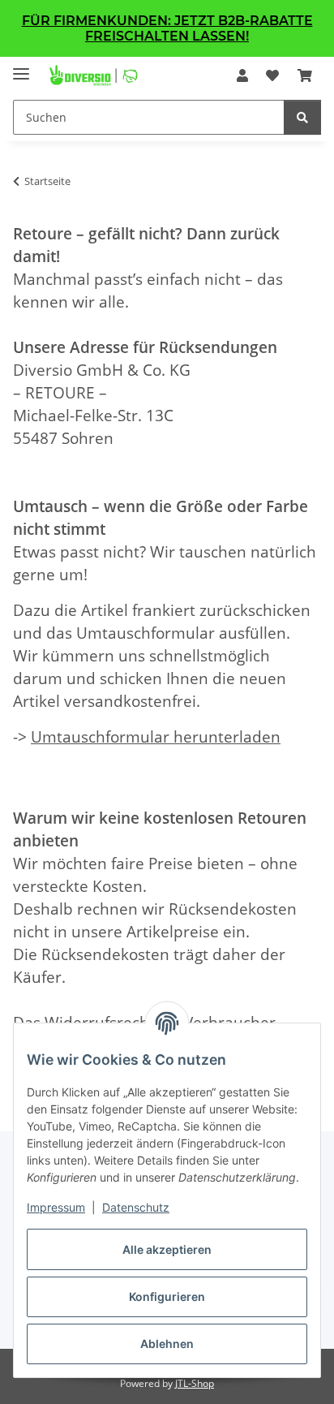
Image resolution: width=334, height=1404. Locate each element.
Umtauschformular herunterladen (155, 736)
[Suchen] (302, 117)
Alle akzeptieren (167, 1249)
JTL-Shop (194, 1383)
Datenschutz (135, 1207)
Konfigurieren (167, 1296)
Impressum (56, 1207)
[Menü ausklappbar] (21, 67)
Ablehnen (167, 1343)
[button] (242, 75)
